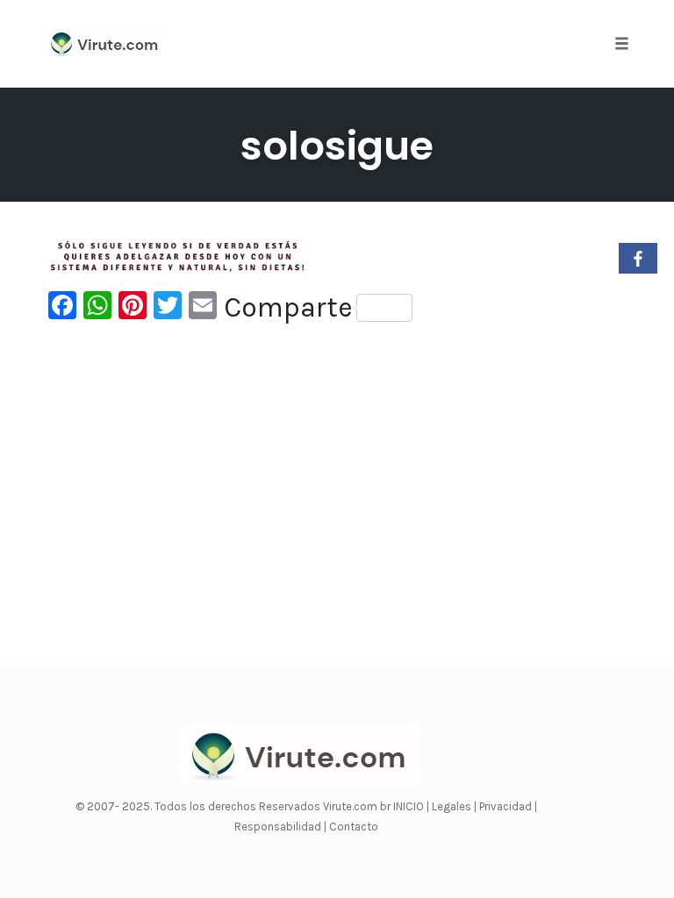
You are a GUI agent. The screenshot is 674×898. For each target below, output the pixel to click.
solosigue (337, 146)
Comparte (288, 308)
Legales (453, 806)
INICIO (410, 806)
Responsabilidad (279, 826)
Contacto (353, 826)
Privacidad (506, 806)
